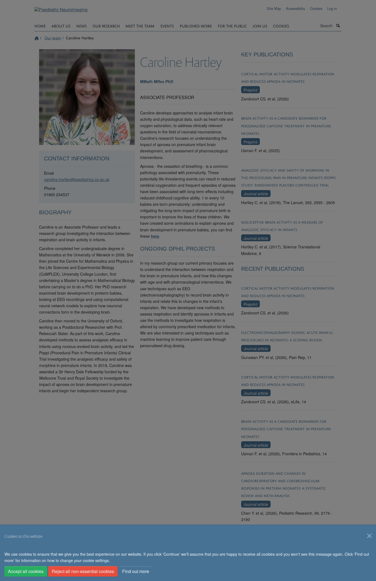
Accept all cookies (25, 571)
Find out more (135, 571)
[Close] (369, 535)
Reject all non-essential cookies (83, 571)
